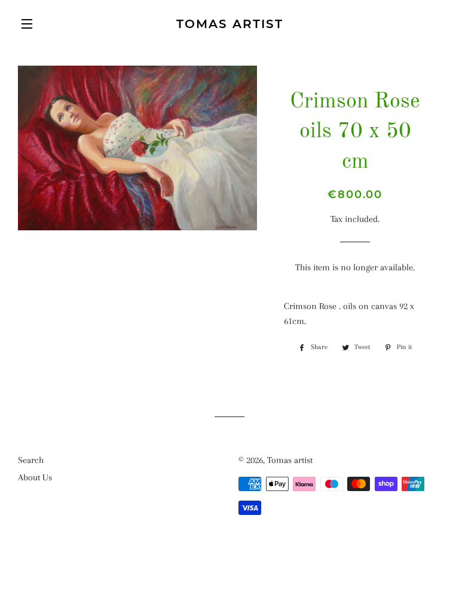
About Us (35, 477)
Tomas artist (229, 24)
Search (31, 460)
